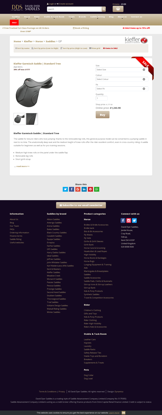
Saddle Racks (89, 349)
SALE (14, 22)
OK (123, 412)
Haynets (87, 342)
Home (17, 41)
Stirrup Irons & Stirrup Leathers (98, 284)
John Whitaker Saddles (57, 262)
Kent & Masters (54, 269)
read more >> (23, 166)
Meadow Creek (53, 275)
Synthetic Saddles (91, 294)
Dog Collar (88, 375)
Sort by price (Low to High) (46, 48)
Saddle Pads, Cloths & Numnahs (98, 281)
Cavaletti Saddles (54, 236)
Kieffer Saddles (53, 272)
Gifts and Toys (90, 313)
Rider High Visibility (92, 323)
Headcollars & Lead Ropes (95, 251)
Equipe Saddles (53, 239)
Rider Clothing (90, 320)
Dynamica (119, 391)
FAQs (12, 229)
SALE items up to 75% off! (137, 28)
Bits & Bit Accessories (93, 231)
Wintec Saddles (53, 312)
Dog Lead (88, 378)
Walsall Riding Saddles (57, 309)
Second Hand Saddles (56, 292)
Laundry (87, 346)
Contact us (136, 17)
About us (122, 18)
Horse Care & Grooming (94, 248)
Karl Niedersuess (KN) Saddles (60, 265)
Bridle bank (89, 228)
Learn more (114, 412)
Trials (72, 18)
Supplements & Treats (94, 362)
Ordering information (19, 232)
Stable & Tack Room (54, 18)
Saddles (16, 18)
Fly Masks (88, 234)
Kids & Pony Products (93, 291)
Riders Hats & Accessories (95, 327)
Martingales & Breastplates (96, 271)
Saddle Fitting (97, 18)
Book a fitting (82, 28)
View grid (96, 48)
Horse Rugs (89, 261)
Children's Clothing (92, 310)
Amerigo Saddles (54, 222)
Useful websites (17, 242)
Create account (66, 3)
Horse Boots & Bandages (95, 258)
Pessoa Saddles (54, 285)
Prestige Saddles (54, 289)
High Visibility (90, 254)
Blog (111, 17)
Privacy (62, 391)
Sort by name (23, 48)
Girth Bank (89, 244)
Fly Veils (87, 238)
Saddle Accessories (92, 278)
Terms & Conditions (48, 391)
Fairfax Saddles (53, 246)
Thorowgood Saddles (56, 299)
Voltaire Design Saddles (57, 305)
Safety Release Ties (92, 352)
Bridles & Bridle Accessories (96, 224)
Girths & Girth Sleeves (93, 241)
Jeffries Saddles (53, 259)
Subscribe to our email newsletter (82, 205)
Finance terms (16, 236)
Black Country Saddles (57, 232)
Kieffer (28, 41)
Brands (82, 17)
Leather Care (90, 339)
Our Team (14, 226)
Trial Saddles (52, 302)
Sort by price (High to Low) (75, 48)
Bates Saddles (53, 229)
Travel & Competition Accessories (99, 297)
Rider (37, 18)
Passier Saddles (54, 282)
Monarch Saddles (54, 279)
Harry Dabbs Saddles (56, 252)
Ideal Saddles (52, 255)
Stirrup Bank (89, 287)
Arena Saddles (53, 226)
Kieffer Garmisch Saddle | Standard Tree (37, 63)
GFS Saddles (52, 249)
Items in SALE (111, 48)
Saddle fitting (15, 239)
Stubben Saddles (54, 295)
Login (51, 3)
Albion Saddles (53, 219)
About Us (14, 219)
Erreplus (51, 242)
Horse (27, 18)
